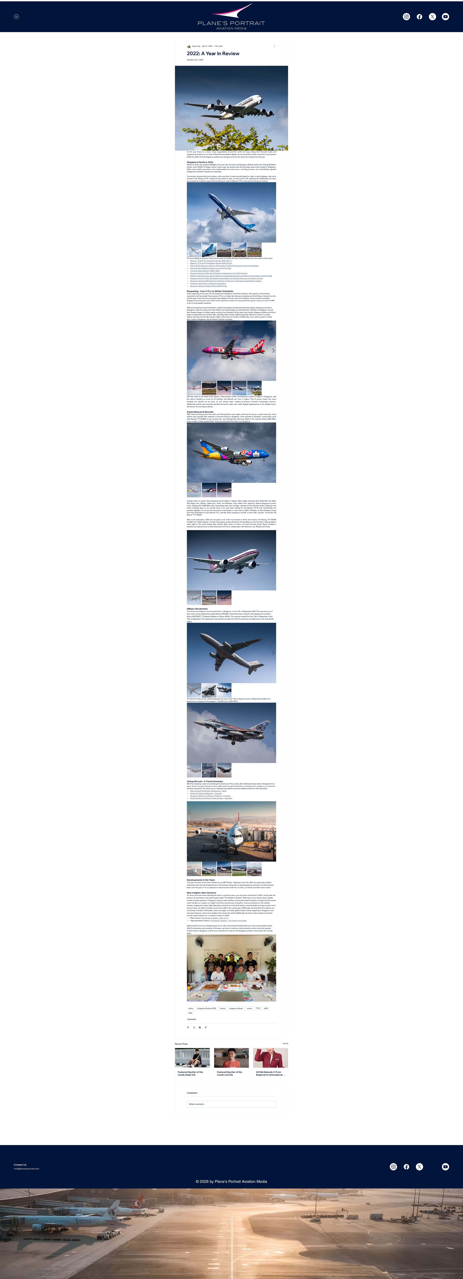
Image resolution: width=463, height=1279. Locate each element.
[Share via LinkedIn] (200, 1027)
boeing (222, 1008)
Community (191, 1019)
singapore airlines (236, 1008)
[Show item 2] (209, 250)
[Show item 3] (224, 250)
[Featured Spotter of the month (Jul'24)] (231, 1058)
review (249, 1008)
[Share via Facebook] (188, 1027)
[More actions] (274, 46)
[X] (432, 16)
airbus (190, 1008)
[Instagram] (406, 16)
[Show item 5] (254, 250)
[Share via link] (206, 1027)
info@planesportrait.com (26, 1168)
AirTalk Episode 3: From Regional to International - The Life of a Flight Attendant (270, 1073)
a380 (266, 1008)
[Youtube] (445, 16)
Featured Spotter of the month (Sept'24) (190, 1073)
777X (258, 1008)
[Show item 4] (239, 250)
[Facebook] (419, 16)
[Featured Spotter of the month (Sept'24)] (192, 1058)
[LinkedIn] (432, 1166)
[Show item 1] (194, 250)
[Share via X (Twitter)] (194, 1027)
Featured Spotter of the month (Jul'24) (229, 1073)
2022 (190, 1013)
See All (285, 1043)
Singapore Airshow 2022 (206, 1008)
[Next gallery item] (273, 212)
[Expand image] (231, 212)
